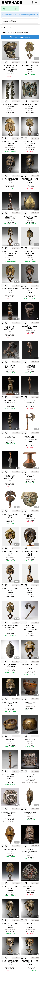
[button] (36, 2)
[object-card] (10, 59)
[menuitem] (12, 2)
